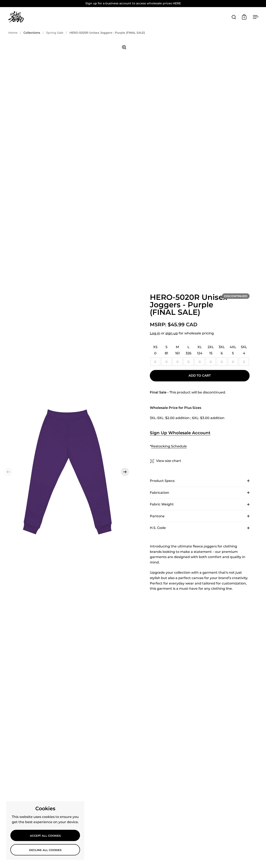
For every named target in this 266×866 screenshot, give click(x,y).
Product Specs (162, 481)
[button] (8, 472)
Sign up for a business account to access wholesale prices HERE (133, 3)
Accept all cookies (45, 835)
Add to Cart (199, 375)
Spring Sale (54, 33)
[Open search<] (234, 17)
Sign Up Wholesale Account (180, 432)
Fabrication (159, 493)
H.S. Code (158, 528)
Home (12, 33)
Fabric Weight (162, 504)
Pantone (157, 516)
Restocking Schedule (169, 446)
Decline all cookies (45, 850)
